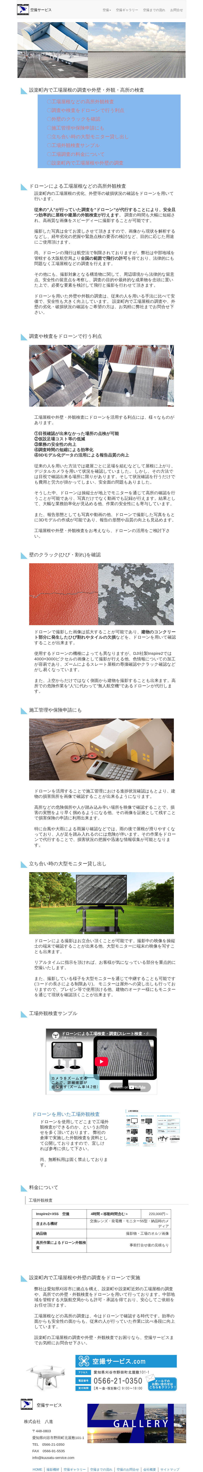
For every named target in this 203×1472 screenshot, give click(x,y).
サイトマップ (169, 1469)
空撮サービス (41, 10)
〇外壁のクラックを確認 (73, 119)
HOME (37, 1469)
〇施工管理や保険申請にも (75, 128)
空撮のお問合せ (128, 1469)
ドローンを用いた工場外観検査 (66, 1114)
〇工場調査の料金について (76, 154)
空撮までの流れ (154, 10)
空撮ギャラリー (127, 10)
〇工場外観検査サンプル (73, 145)
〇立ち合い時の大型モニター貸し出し (88, 136)
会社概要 (149, 1469)
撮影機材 (53, 1469)
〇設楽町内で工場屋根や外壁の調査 (85, 163)
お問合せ (176, 10)
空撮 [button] (106, 10)
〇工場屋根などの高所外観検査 (80, 101)
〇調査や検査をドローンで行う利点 (85, 110)
